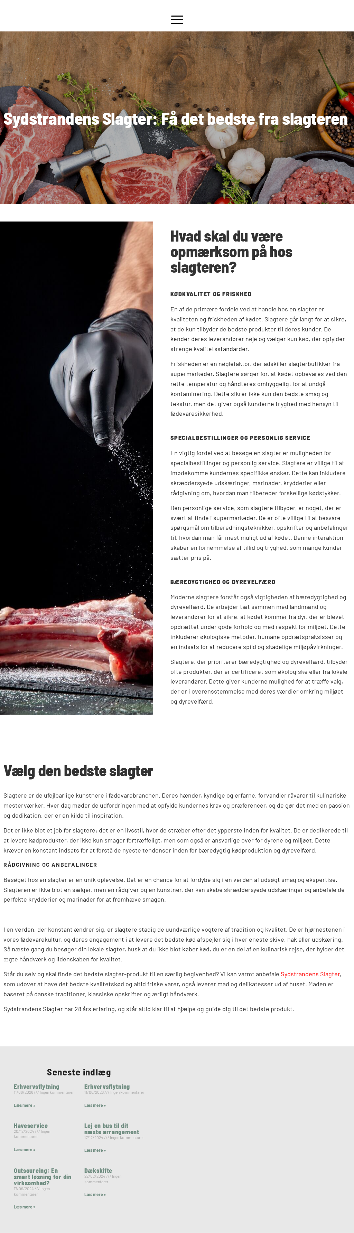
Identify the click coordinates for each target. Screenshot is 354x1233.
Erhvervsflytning (36, 1086)
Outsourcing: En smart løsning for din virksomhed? (43, 1177)
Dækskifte (98, 1170)
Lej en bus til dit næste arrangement (111, 1129)
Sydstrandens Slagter (310, 974)
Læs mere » (24, 1105)
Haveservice (31, 1125)
